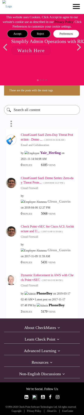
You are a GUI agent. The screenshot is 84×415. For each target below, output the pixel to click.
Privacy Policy (63, 22)
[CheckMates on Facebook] (50, 397)
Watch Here (31, 50)
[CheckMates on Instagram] (57, 397)
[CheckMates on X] (35, 397)
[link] (26, 397)
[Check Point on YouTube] (42, 397)
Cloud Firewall (29, 188)
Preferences (66, 33)
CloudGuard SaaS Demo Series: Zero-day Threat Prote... (47, 180)
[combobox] (42, 110)
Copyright (16, 411)
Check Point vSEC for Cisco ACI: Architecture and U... (47, 229)
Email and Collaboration (35, 145)
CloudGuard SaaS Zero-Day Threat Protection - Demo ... (47, 137)
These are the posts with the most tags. (31, 90)
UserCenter (67, 411)
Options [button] (11, 124)
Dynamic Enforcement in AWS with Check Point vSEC (47, 277)
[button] (17, 34)
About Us (51, 411)
